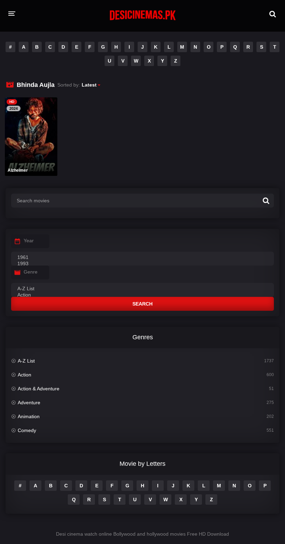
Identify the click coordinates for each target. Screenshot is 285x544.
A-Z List (26, 361)
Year (29, 240)
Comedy (27, 430)
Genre (31, 272)
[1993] (142, 264)
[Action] (142, 295)
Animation (29, 416)
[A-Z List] (142, 289)
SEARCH (142, 304)
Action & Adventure (38, 388)
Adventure (29, 402)
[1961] (142, 257)
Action (24, 374)
